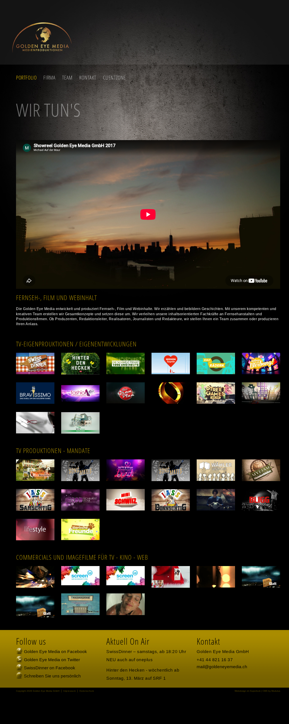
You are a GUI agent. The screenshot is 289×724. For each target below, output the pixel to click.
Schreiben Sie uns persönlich (52, 676)
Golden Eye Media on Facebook (55, 651)
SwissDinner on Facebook (49, 667)
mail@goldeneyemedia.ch (222, 666)
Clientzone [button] (114, 77)
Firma (49, 77)
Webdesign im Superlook (248, 691)
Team (67, 77)
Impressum (69, 691)
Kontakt (87, 77)
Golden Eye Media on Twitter (52, 659)
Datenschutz (86, 691)
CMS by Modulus (271, 691)
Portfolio (26, 77)
